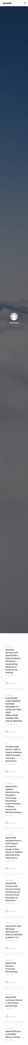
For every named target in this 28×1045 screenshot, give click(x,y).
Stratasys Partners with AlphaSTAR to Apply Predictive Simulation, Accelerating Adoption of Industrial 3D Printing (13, 661)
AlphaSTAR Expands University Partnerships (11, 967)
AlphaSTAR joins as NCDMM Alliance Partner (13, 1034)
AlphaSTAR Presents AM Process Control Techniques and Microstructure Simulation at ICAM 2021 (12, 892)
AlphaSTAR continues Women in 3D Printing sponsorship (13, 1001)
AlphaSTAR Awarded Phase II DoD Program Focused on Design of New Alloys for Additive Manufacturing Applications (14, 848)
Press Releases (9, 646)
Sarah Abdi (14, 323)
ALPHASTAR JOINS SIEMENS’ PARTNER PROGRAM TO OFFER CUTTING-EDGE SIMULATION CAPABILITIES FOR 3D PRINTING (13, 709)
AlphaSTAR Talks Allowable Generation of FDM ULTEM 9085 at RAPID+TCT (13, 932)
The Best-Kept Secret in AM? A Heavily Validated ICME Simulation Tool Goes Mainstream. (13, 753)
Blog (6, 743)
